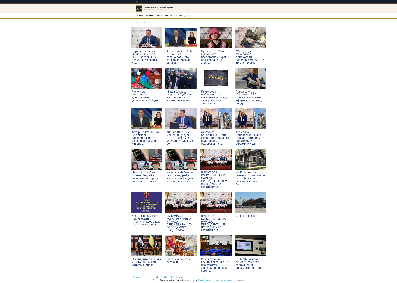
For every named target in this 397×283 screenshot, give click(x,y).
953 (165, 277)
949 (148, 277)
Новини (140, 16)
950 (153, 277)
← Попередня (136, 277)
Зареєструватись (147, 1)
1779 (173, 277)
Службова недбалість (183, 16)
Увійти (138, 1)
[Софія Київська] (250, 202)
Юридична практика (154, 16)
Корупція (168, 16)
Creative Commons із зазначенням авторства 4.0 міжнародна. (221, 280)
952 (161, 277)
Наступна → (180, 277)
